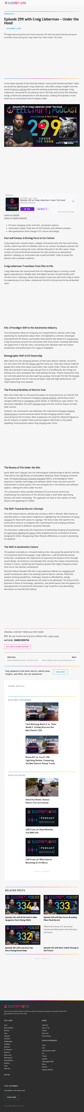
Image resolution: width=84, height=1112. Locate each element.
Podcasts (7, 1039)
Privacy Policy (46, 1036)
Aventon (44, 1067)
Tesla (38, 348)
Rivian (44, 1064)
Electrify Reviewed (19, 700)
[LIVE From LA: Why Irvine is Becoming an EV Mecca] (42, 847)
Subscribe (45, 1033)
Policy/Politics (8, 1060)
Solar (6, 1066)
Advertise (45, 1025)
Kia (43, 1053)
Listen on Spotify (11, 215)
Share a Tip (45, 1028)
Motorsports (8, 1058)
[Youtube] (14, 1079)
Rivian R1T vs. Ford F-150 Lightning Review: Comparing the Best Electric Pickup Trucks (40, 760)
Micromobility (8, 1028)
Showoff (7, 1036)
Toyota (44, 1056)
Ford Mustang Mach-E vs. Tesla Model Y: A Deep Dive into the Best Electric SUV (41, 727)
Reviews (7, 1030)
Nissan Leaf (34, 363)
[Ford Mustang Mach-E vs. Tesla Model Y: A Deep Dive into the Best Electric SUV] (42, 711)
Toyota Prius (72, 338)
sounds (31, 555)
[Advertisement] (42, 307)
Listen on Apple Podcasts (15, 218)
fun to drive (44, 376)
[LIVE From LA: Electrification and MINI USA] (42, 817)
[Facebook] (5, 1079)
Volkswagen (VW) (47, 1061)
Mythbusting (8, 1041)
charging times (39, 404)
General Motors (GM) (48, 1051)
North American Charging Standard (29, 478)
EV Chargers (8, 1050)
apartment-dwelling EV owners (21, 533)
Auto (5, 1025)
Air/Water (7, 1044)
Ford (43, 1048)
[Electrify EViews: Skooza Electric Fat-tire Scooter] (42, 787)
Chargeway (29, 401)
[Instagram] (19, 1079)
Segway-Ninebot (47, 1070)
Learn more (53, 636)
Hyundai (44, 1059)
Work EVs (7, 1069)
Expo (5, 1033)
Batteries (7, 1047)
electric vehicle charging (45, 398)
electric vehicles (19, 89)
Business (7, 1052)
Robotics (7, 1063)
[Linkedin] (23, 1079)
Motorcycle (7, 1055)
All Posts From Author (17, 647)
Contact (44, 1030)
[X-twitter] (10, 1079)
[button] (73, 3)
